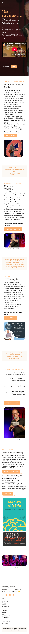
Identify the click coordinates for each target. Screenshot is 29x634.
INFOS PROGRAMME (12, 403)
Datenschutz (6, 623)
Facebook (6, 66)
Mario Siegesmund (8, 587)
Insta (13, 66)
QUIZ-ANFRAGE (10, 317)
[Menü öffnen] (2, 2)
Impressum (6, 621)
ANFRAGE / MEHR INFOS (13, 229)
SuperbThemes (14, 630)
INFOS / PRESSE (11, 135)
